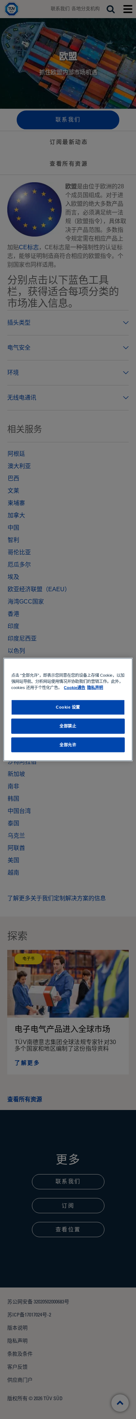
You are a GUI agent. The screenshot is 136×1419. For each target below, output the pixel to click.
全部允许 (67, 744)
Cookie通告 (74, 687)
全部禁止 (67, 725)
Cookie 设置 (68, 707)
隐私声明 (95, 687)
